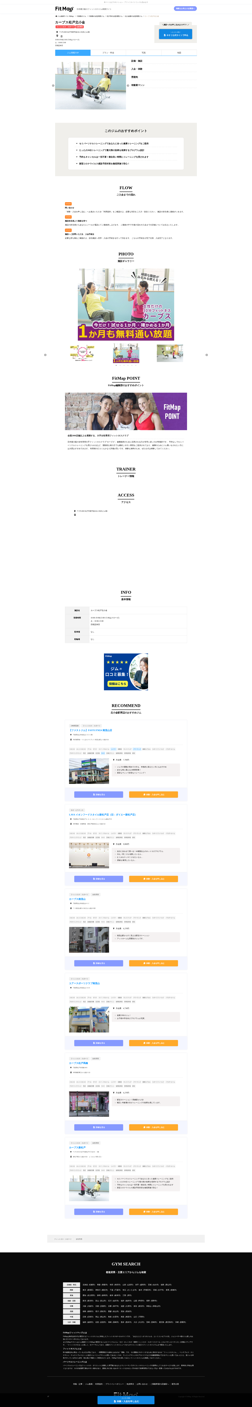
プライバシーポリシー (114, 1384)
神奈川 (98, 1290)
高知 (122, 1311)
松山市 (115, 1311)
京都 (97, 1306)
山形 (124, 1285)
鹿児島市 (169, 1322)
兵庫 (110, 1306)
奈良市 (141, 1306)
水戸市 (160, 1290)
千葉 (111, 1290)
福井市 (128, 1301)
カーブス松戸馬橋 (78, 1063)
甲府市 (141, 1301)
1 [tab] (116, 365)
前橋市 (173, 1290)
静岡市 (104, 1295)
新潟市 (90, 1301)
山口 (135, 1317)
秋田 (111, 1285)
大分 (135, 1322)
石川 (110, 1301)
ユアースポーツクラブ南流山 (84, 983)
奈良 (135, 1306)
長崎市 (115, 1322)
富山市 (103, 1301)
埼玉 (124, 1290)
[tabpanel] (126, 353)
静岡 (99, 1295)
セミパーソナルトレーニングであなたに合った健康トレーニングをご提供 (114, 143)
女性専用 (79, 1239)
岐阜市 (117, 1295)
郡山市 (168, 1285)
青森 (99, 1285)
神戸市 (115, 1306)
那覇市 (182, 1322)
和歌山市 (156, 1306)
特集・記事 (77, 1384)
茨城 (155, 1290)
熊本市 (128, 1322)
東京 (84, 1290)
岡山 (97, 1317)
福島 (162, 1285)
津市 (129, 1295)
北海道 (85, 1285)
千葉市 (117, 1290)
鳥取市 (128, 1317)
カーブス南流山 (77, 899)
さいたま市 (132, 1290)
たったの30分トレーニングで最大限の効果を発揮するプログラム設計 (111, 150)
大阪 (84, 1306)
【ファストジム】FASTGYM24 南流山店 (90, 730)
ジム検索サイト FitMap (65, 16)
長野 (148, 1301)
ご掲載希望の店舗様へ (159, 1384)
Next (128, 85)
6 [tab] (136, 365)
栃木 (140, 1290)
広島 (84, 1317)
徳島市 (90, 1311)
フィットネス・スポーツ (63, 1239)
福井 (122, 1301)
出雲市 (115, 1317)
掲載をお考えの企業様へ (185, 8)
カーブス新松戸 (77, 1147)
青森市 (104, 1285)
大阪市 (90, 1306)
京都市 (103, 1306)
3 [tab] (124, 365)
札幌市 (91, 1285)
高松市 (103, 1311)
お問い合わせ (142, 1384)
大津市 (128, 1306)
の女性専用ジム (96, 16)
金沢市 (115, 1301)
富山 (97, 1301)
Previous (53, 85)
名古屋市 (91, 1295)
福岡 (84, 1322)
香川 (97, 1311)
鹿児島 (161, 1322)
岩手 (137, 1285)
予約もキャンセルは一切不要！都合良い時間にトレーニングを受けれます (114, 157)
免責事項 (130, 1384)
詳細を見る (100, 795)
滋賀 (122, 1306)
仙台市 (155, 1285)
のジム (81, 16)
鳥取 (122, 1317)
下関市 (141, 1317)
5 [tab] (132, 365)
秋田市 (117, 1285)
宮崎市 (153, 1322)
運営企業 (175, 1384)
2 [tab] (120, 365)
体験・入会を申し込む (155, 795)
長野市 (153, 1301)
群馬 (167, 1290)
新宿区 (90, 1290)
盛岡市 (142, 1285)
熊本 (122, 1322)
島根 (110, 1317)
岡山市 (103, 1317)
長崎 (110, 1322)
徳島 (84, 1311)
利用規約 (99, 1384)
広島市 (90, 1317)
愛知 (84, 1295)
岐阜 (111, 1295)
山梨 (135, 1301)
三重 (124, 1295)
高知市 (128, 1311)
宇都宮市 (147, 1290)
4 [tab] (128, 365)
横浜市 (104, 1290)
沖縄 (177, 1322)
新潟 (84, 1301)
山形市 (130, 1285)
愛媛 (110, 1311)
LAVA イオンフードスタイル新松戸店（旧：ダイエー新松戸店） (103, 814)
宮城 (149, 1285)
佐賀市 (103, 1322)
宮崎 (148, 1322)
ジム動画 (89, 1384)
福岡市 (90, 1322)
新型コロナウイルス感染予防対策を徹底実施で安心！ (104, 163)
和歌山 (148, 1306)
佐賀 (97, 1322)
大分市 (141, 1322)
